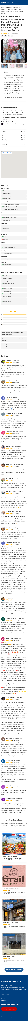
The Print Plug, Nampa (8, 956)
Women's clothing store (10, 901)
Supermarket (7, 835)
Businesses (9, 7)
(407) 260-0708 (8, 121)
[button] (25, 51)
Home (3, 7)
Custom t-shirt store (9, 935)
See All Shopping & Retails (14, 969)
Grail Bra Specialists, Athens (10, 888)
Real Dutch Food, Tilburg (9, 856)
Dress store (15, 33)
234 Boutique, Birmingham (10, 922)
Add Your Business (9, 1009)
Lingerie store (7, 867)
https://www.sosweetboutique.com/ (13, 124)
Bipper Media (22, 989)
